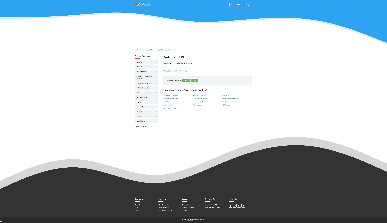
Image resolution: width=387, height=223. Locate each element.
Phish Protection (163, 205)
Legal (136, 207)
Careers (137, 210)
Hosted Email (167, 105)
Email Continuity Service (230, 102)
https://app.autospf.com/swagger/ (175, 71)
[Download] (189, 87)
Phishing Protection (199, 95)
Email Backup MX (198, 102)
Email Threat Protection (171, 98)
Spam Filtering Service (200, 98)
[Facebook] (230, 206)
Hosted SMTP (226, 95)
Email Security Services (170, 95)
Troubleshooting (187, 205)
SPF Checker (226, 105)
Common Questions (188, 207)
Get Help (185, 210)
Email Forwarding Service (230, 98)
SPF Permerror (197, 105)
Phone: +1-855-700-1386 (213, 207)
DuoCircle (140, 50)
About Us (138, 205)
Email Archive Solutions (170, 102)
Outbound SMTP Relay (165, 210)
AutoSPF (150, 50)
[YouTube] (243, 206)
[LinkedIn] (239, 206)
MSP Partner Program (170, 108)
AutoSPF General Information (166, 50)
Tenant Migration (163, 207)
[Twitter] (235, 206)
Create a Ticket (236, 5)
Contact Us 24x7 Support (213, 205)
